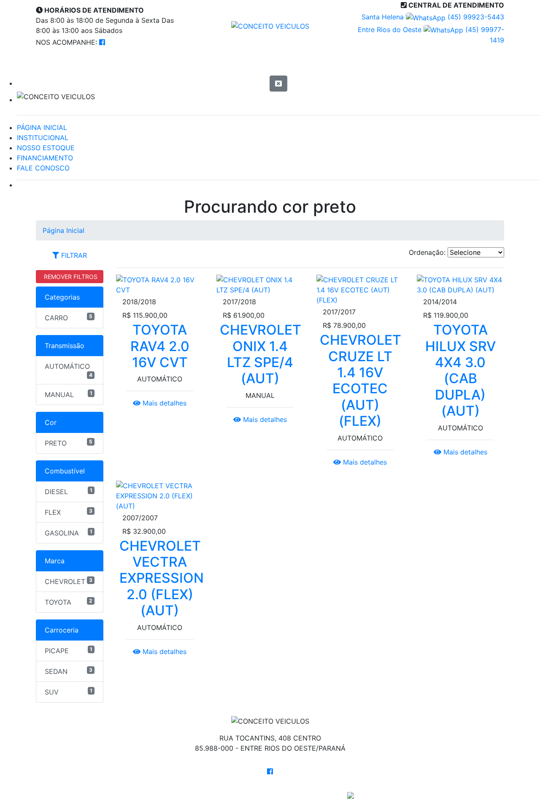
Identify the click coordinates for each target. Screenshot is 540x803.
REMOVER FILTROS (69, 276)
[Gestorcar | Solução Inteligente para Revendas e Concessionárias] (350, 794)
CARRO (68, 317)
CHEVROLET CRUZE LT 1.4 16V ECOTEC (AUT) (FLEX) (360, 380)
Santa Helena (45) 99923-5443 (433, 17)
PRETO (68, 442)
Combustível (65, 471)
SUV (68, 691)
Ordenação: (427, 252)
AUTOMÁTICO (68, 370)
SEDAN (68, 671)
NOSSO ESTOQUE (46, 147)
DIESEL (68, 491)
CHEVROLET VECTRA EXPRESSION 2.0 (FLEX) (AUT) (161, 578)
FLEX (68, 512)
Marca (55, 561)
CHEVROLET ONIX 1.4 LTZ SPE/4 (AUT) (260, 354)
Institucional (171, 63)
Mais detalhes (163, 403)
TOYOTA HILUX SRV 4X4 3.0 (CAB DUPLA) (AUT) (460, 370)
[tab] (69, 255)
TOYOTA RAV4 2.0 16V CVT (159, 346)
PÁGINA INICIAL (42, 127)
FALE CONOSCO (43, 168)
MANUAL (68, 394)
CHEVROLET (68, 581)
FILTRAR (73, 255)
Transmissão (64, 345)
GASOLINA (68, 532)
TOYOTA (68, 602)
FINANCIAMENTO (45, 158)
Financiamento (362, 63)
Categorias (62, 297)
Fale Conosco (457, 63)
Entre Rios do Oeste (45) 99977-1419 (431, 35)
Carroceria (61, 630)
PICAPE (68, 650)
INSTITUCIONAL (42, 137)
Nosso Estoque (264, 63)
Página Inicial (82, 63)
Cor (51, 422)
